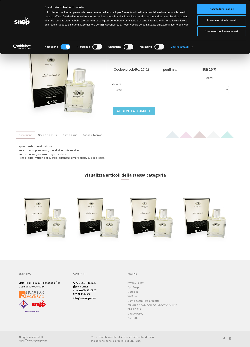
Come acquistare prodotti (143, 301)
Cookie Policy (135, 313)
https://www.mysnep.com (33, 340)
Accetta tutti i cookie (222, 8)
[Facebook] (224, 338)
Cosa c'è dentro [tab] (47, 135)
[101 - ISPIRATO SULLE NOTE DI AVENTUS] (45, 218)
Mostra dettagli (179, 46)
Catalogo (133, 292)
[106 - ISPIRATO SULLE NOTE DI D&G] (204, 218)
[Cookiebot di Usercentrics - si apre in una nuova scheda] (22, 46)
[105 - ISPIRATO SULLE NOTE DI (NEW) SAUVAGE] (151, 218)
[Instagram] (230, 338)
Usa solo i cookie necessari (221, 31)
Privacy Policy (136, 283)
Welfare (132, 296)
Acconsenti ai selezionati (221, 20)
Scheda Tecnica (92, 135)
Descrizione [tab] (25, 135)
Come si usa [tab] (70, 135)
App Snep (133, 287)
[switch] (97, 46)
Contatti (133, 318)
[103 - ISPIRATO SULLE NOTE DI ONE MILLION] (98, 218)
